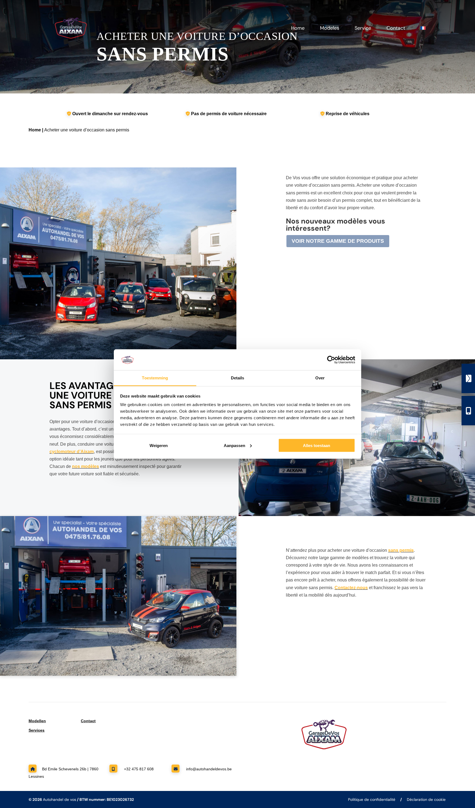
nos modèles (85, 466)
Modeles (329, 28)
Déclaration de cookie (426, 799)
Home (298, 28)
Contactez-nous (351, 587)
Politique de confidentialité (371, 799)
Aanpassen (234, 445)
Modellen (37, 721)
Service (363, 28)
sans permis (401, 550)
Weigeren (159, 445)
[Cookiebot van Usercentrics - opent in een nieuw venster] (331, 359)
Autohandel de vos (59, 799)
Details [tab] (237, 378)
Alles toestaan (316, 445)
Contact (395, 28)
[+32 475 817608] (468, 410)
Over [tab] (320, 378)
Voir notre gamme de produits (338, 241)
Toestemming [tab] (155, 378)
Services (37, 730)
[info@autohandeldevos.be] (468, 378)
